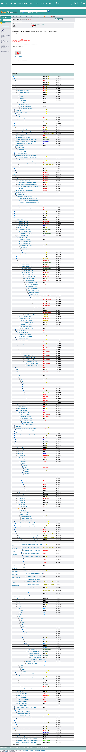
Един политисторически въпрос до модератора (25, 174)
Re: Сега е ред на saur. (33, 649)
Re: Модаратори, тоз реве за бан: (22, 441)
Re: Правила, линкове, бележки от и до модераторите (26, 125)
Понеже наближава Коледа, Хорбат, (22, 129)
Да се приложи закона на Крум (22, 439)
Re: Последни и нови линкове (23, 90)
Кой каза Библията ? (23, 102)
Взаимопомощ (4, 32)
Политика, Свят (4, 41)
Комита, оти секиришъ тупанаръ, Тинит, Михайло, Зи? (27, 533)
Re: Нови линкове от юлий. (21, 404)
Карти (17, 82)
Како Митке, (18, 709)
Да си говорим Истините (29, 280)
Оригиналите (21, 98)
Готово (17, 127)
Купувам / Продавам (44, 16)
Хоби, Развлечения (5, 48)
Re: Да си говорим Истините (31, 282)
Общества (3, 50)
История (29, 19)
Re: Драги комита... (25, 249)
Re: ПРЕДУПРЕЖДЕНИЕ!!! (21, 691)
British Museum (18, 426)
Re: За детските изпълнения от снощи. (23, 445)
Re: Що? (18, 602)
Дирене (17, 16)
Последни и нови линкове (21, 88)
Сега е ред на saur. (31, 647)
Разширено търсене (35, 12)
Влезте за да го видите (18, 56)
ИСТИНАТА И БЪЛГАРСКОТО (22, 330)
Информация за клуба (18, 21)
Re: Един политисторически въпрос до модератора (26, 176)
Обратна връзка (25, 750)
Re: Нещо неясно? (19, 447)
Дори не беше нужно (39, 305)
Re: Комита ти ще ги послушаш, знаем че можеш (27, 198)
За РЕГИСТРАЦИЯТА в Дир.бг (21, 112)
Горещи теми (4, 34)
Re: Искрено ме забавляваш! (31, 643)
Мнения (2, 39)
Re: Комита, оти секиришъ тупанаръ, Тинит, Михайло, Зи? (29, 535)
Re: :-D (27, 479)
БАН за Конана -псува (20, 732)
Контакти (3, 36)
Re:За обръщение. (29, 394)
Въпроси (33, 16)
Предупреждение (19, 114)
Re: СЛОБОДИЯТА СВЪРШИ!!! (21, 219)
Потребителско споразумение (40, 750)
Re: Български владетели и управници (23, 137)
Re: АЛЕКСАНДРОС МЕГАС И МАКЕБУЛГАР (24, 728)
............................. (18, 217)
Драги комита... (24, 247)
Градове (3, 45)
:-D (25, 477)
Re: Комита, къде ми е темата (21, 168)
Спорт (2, 42)
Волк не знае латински (30, 661)
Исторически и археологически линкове (23, 84)
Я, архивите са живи (5, 51)
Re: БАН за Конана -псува (21, 734)
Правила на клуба (19, 78)
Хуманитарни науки (23, 19)
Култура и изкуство (5, 37)
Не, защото (21, 188)
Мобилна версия (31, 750)
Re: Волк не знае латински (32, 663)
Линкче (18, 172)
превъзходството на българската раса (23, 153)
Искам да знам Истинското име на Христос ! (24, 143)
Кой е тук (28, 16)
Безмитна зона (18, 110)
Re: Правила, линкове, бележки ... (22, 528)
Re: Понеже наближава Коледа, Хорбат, (24, 131)
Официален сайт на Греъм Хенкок (22, 432)
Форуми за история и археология (22, 86)
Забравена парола (6, 27)
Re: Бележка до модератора (21, 194)
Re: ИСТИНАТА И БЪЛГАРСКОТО (23, 332)
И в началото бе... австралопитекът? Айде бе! (24, 190)
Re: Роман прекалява (20, 723)
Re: (17, 367)
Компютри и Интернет (5, 35)
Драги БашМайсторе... (27, 251)
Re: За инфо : (21, 457)
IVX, (20, 94)
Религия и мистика (5, 46)
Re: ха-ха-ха (33, 298)
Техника (3, 43)
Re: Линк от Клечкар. (19, 145)
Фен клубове (4, 47)
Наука (2, 40)
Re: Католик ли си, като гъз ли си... (23, 711)
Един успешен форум (20, 135)
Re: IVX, (21, 96)
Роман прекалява (19, 721)
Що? (17, 600)
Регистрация (23, 16)
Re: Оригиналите (23, 100)
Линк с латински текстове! (22, 178)
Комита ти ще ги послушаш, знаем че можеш (25, 196)
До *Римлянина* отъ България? (34, 579)
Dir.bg (2, 31)
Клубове (13, 16)
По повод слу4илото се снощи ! (22, 123)
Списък (37, 16)
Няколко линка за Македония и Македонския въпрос (26, 139)
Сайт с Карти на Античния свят (24, 180)
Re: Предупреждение (21, 116)
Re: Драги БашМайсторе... (28, 253)
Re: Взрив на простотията (26, 516)
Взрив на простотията (24, 514)
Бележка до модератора (20, 192)
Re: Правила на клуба (20, 80)
